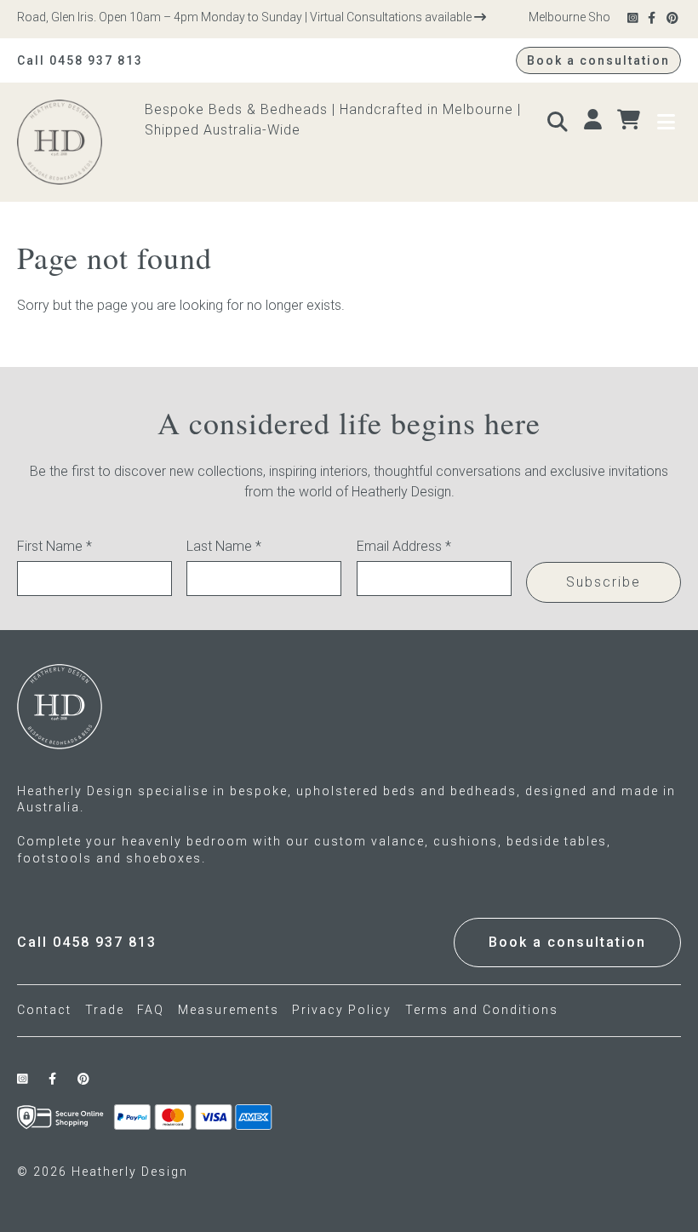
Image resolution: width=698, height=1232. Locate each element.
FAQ (150, 1010)
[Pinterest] (674, 18)
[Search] (559, 120)
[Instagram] (633, 18)
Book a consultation (598, 60)
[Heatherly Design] (81, 142)
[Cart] (630, 120)
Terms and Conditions (481, 1010)
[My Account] (595, 120)
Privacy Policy (342, 1010)
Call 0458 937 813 (80, 60)
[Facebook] (653, 18)
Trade (104, 1010)
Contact (44, 1010)
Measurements (228, 1010)
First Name (54, 546)
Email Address (404, 546)
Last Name (223, 546)
